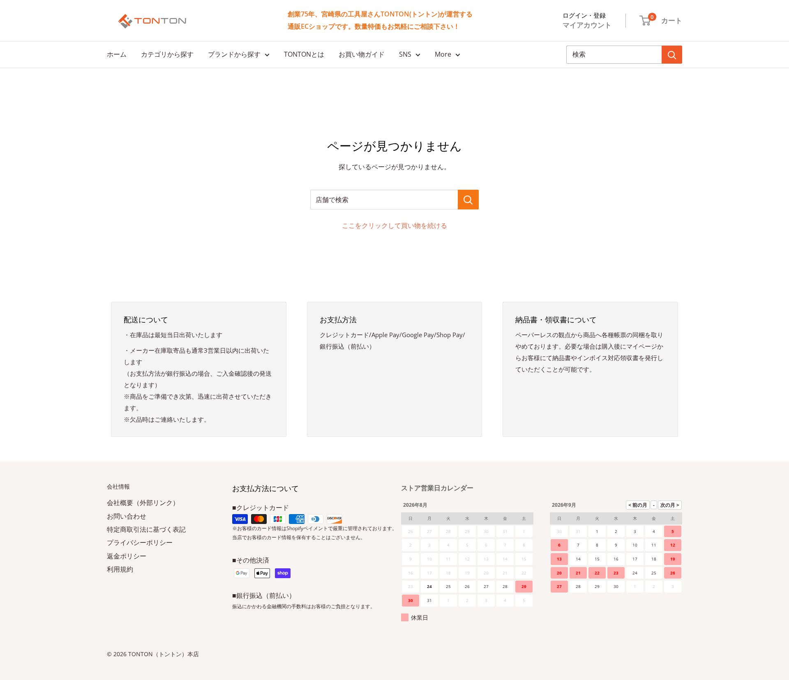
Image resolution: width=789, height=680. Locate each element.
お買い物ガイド (362, 54)
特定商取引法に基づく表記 (146, 529)
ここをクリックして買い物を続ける (394, 225)
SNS (405, 54)
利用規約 (120, 569)
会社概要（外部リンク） (143, 502)
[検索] (672, 55)
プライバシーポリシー (140, 542)
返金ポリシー (126, 556)
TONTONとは (304, 54)
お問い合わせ (126, 516)
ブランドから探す (234, 54)
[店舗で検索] (468, 199)
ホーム (117, 54)
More (443, 54)
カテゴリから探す (167, 54)
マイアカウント (587, 25)
